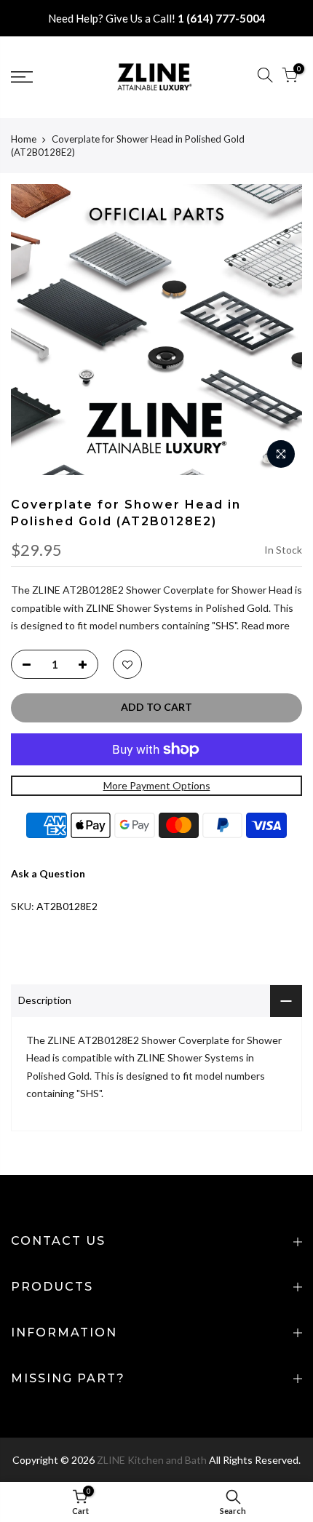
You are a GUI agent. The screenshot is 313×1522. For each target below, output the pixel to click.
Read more (264, 625)
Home (23, 139)
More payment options (156, 785)
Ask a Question (48, 873)
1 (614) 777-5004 (222, 18)
